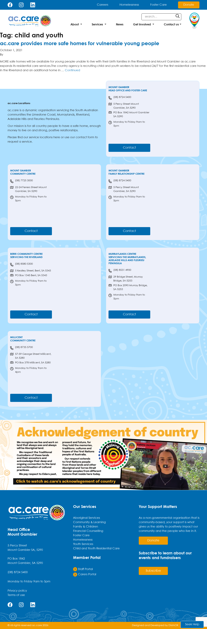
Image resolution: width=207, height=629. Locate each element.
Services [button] (97, 24)
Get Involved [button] (142, 24)
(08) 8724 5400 (122, 97)
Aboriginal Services (86, 518)
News (119, 24)
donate (153, 540)
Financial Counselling (88, 531)
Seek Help (192, 624)
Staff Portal (85, 569)
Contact (129, 147)
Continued (72, 70)
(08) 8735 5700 (24, 347)
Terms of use (16, 595)
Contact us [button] (171, 24)
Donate (188, 5)
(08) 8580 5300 (24, 264)
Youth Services (83, 544)
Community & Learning (89, 522)
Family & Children (85, 526)
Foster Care (158, 5)
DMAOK (173, 625)
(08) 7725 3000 (24, 180)
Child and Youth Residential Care (96, 548)
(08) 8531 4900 (122, 270)
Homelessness (129, 5)
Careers (102, 5)
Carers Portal (86, 574)
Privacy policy (17, 591)
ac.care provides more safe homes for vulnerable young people (79, 43)
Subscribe (153, 570)
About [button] (75, 24)
